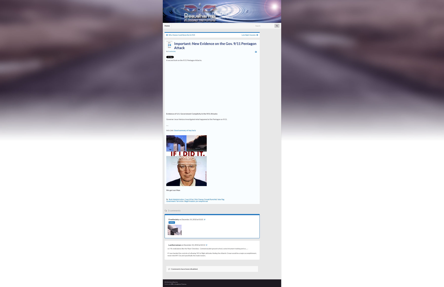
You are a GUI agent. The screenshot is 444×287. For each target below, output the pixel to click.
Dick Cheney (199, 199)
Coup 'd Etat (189, 199)
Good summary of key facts (185, 130)
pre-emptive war (202, 201)
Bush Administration (176, 199)
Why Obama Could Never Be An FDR (182, 35)
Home (167, 26)
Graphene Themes (180, 284)
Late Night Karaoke (249, 35)
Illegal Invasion (189, 201)
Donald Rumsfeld (210, 199)
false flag (220, 199)
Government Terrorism (174, 201)
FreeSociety (172, 51)
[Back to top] (439, 282)
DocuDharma (222, 13)
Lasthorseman (174, 245)
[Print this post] (256, 52)
